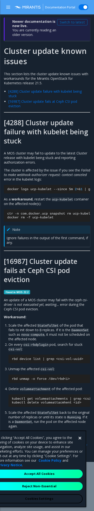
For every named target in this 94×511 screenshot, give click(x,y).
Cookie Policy (50, 460)
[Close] (79, 438)
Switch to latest (72, 22)
